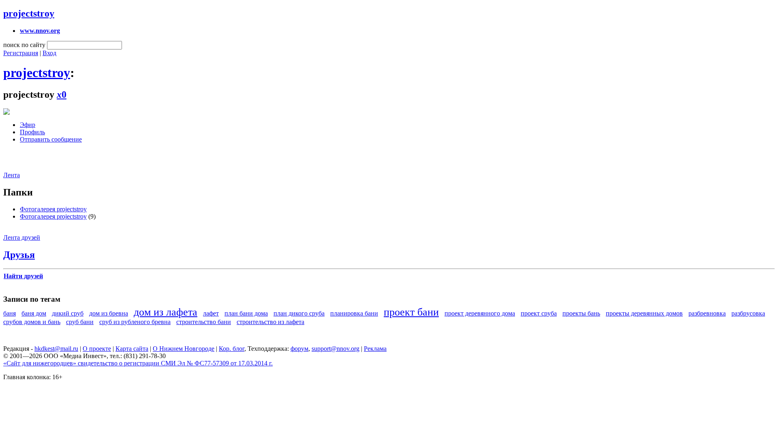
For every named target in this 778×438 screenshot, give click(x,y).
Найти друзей (23, 276)
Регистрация (20, 52)
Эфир (27, 124)
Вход (49, 52)
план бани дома (246, 313)
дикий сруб (67, 313)
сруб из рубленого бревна (135, 321)
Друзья (19, 254)
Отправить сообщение (51, 139)
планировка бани (354, 313)
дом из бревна (108, 313)
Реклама (375, 348)
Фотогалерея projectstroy (53, 209)
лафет (211, 313)
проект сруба (539, 313)
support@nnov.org (335, 348)
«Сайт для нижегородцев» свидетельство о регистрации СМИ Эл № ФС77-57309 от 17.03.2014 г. (138, 363)
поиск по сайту (24, 44)
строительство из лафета (270, 321)
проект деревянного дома (480, 313)
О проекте (97, 348)
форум (299, 348)
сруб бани (80, 321)
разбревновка (707, 313)
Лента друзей (21, 237)
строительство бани (203, 321)
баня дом (33, 313)
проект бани (411, 312)
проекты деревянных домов (644, 313)
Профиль (32, 132)
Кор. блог (231, 348)
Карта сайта (131, 348)
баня (9, 313)
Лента (11, 175)
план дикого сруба (299, 313)
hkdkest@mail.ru (56, 348)
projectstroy (28, 13)
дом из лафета (165, 312)
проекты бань (581, 313)
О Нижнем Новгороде (183, 348)
